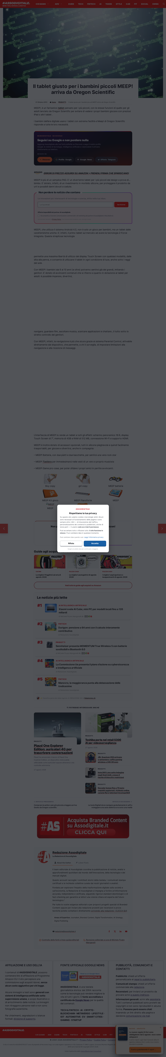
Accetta (95, 543)
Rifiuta (71, 543)
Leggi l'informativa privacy (93, 537)
